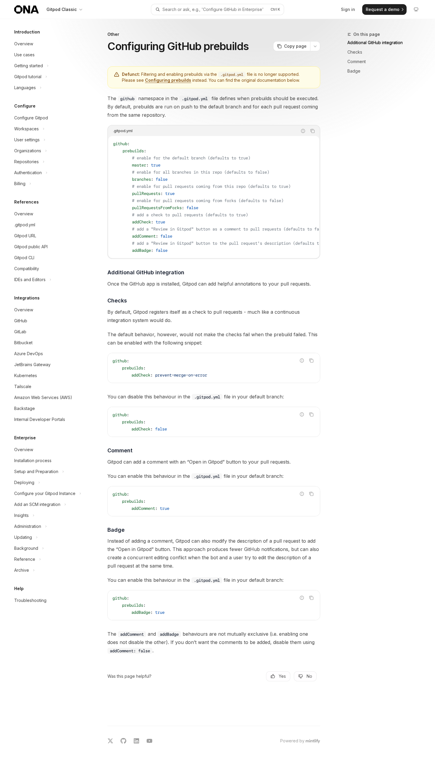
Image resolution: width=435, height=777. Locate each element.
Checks (354, 52)
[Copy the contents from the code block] (312, 131)
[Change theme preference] (416, 9)
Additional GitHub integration (375, 42)
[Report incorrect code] (303, 131)
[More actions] (315, 46)
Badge (353, 70)
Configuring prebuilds (168, 80)
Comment (356, 61)
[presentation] (213, 197)
